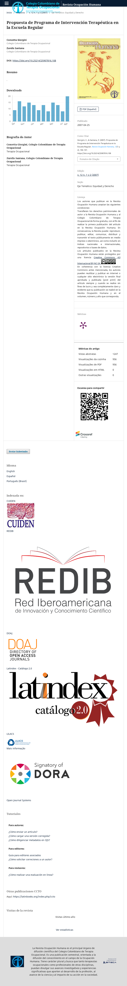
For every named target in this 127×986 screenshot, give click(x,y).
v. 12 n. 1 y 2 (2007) (38, 12)
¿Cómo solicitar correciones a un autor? (30, 859)
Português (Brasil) (17, 481)
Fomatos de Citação (89, 159)
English (11, 471)
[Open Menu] (6, 3)
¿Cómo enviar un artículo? (23, 831)
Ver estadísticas (64, 929)
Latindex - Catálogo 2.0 (19, 668)
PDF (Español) (89, 109)
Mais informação (16, 748)
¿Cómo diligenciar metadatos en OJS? (29, 840)
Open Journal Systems (19, 800)
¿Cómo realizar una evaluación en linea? (31, 874)
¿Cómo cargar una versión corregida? (29, 835)
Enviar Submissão (18, 451)
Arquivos (20, 12)
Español (11, 476)
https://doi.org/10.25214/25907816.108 (34, 60)
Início (9, 12)
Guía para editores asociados (25, 855)
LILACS (10, 733)
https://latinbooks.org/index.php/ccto (34, 896)
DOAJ (9, 633)
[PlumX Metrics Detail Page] (87, 325)
